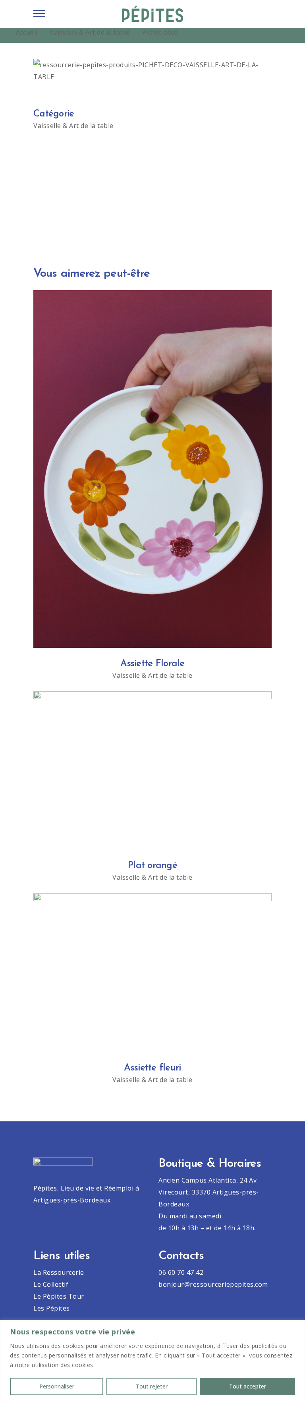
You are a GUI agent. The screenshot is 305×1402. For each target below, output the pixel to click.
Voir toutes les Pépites (152, 214)
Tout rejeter (152, 1386)
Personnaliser (56, 1386)
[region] (152, 1361)
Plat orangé (152, 866)
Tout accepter (247, 1386)
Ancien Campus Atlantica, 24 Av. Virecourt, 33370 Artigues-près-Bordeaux (208, 1192)
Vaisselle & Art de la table (90, 32)
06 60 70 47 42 (180, 1272)
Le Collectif (50, 1284)
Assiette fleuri (152, 1068)
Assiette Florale (152, 664)
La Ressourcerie (58, 1272)
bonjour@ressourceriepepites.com (213, 1284)
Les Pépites (51, 1308)
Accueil (27, 32)
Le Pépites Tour (58, 1296)
